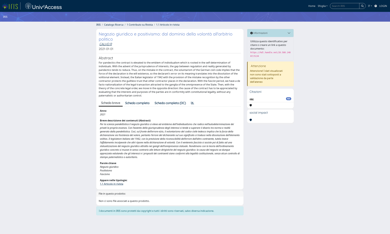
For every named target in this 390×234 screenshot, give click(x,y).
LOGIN (383, 6)
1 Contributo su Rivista (140, 24)
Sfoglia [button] (322, 6)
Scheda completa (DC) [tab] (170, 103)
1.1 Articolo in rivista (167, 24)
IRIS (98, 24)
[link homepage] (11, 6)
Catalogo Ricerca (113, 24)
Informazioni (260, 32)
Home (311, 6)
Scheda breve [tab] (110, 103)
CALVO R (105, 44)
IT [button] (369, 6)
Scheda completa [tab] (137, 103)
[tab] (192, 103)
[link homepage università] (43, 6)
